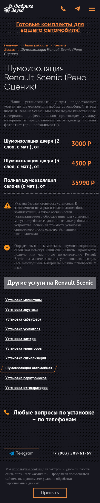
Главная (11, 45)
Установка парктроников (26, 378)
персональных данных (22, 483)
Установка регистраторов (26, 388)
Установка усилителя (23, 329)
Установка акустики (21, 310)
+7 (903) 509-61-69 (72, 453)
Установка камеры (20, 339)
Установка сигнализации (25, 358)
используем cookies (27, 469)
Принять (50, 493)
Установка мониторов (23, 348)
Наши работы (35, 45)
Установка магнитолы (23, 300)
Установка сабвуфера (23, 319)
